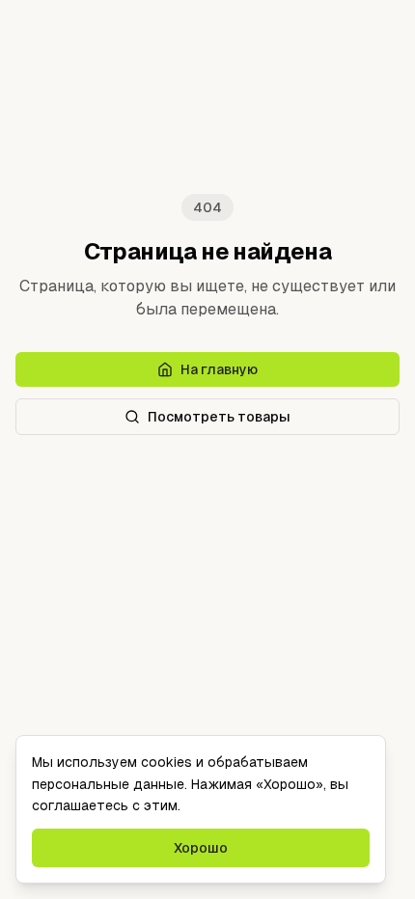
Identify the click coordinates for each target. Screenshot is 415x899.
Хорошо (201, 848)
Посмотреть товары (219, 416)
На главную (219, 369)
